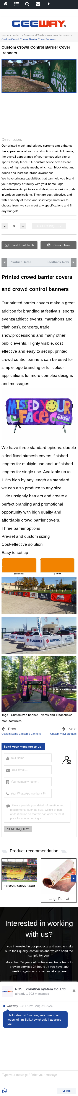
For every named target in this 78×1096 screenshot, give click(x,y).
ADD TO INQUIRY (49, 226)
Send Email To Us (22, 245)
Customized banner (24, 715)
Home (5, 35)
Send (67, 1091)
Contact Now (61, 245)
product (16, 35)
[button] (28, 129)
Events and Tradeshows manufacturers (47, 35)
